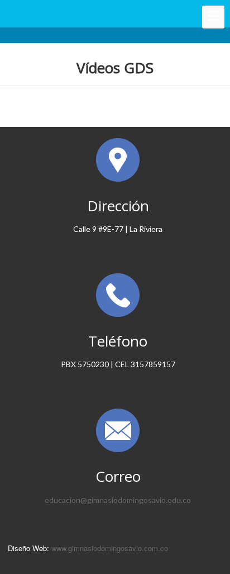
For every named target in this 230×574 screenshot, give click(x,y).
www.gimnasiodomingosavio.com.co (109, 548)
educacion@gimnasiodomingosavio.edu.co (118, 500)
